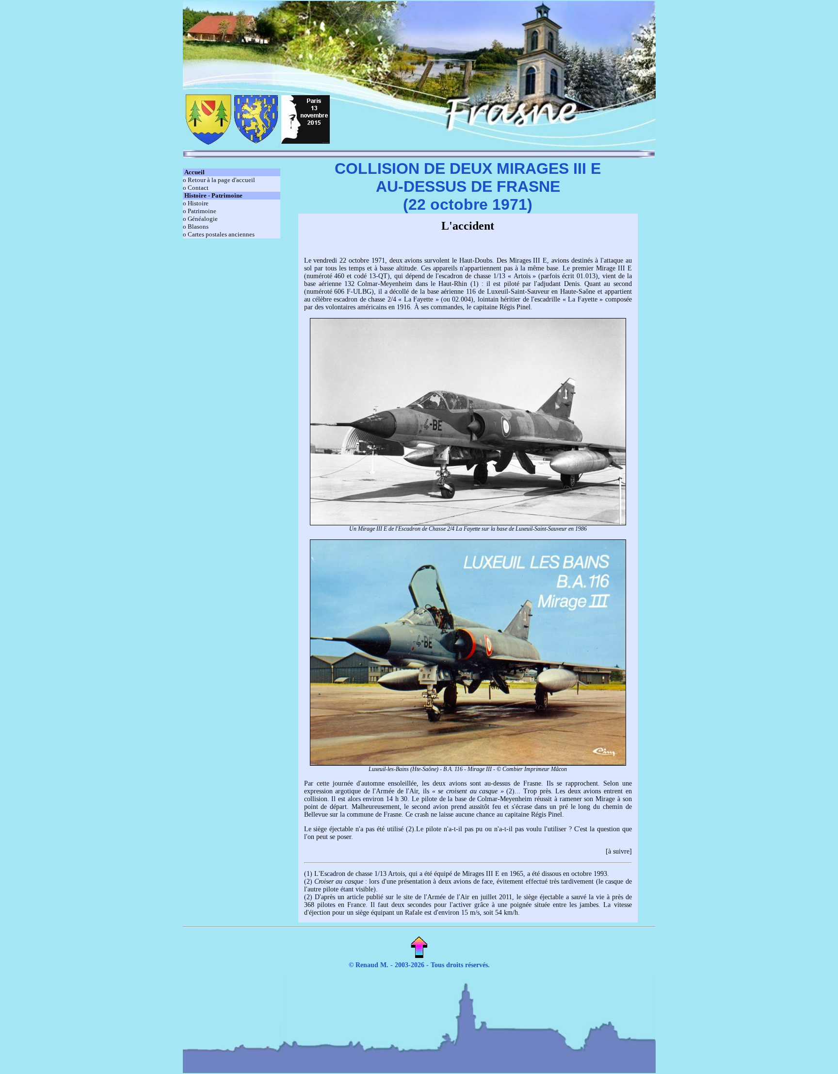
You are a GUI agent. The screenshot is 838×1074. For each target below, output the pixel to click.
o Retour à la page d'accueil (219, 180)
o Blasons (196, 226)
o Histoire (196, 203)
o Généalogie (200, 218)
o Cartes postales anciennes (219, 234)
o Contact (196, 187)
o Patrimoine (199, 211)
